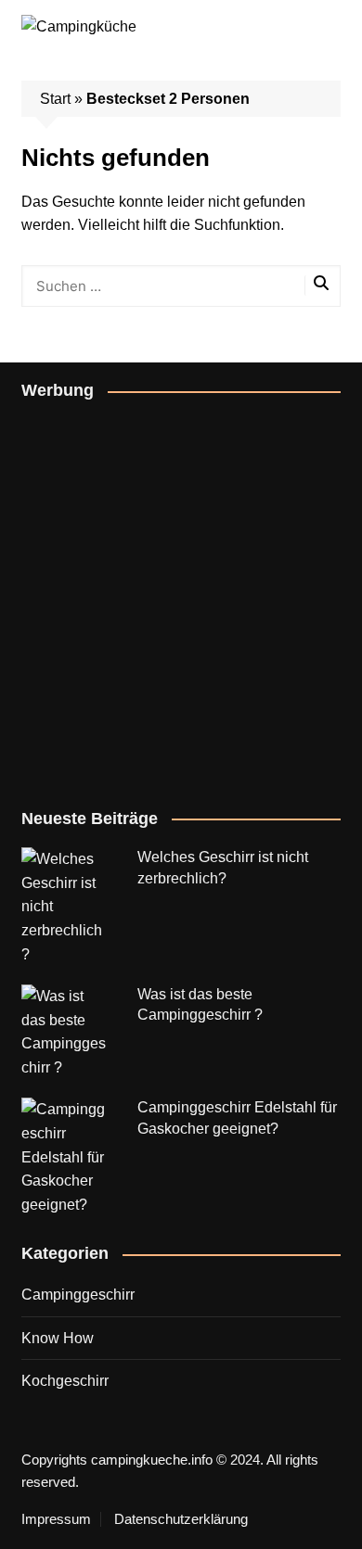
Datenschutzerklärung (181, 1519)
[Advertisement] (181, 600)
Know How (57, 1338)
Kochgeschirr (65, 1381)
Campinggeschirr (78, 1294)
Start (55, 99)
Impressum (56, 1519)
